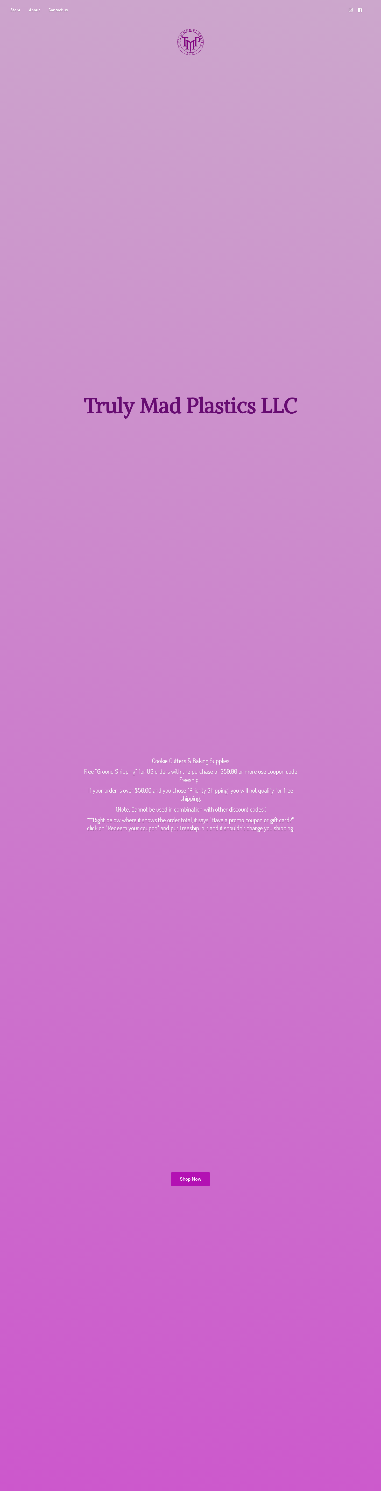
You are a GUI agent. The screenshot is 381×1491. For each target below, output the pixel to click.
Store (15, 9)
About (34, 9)
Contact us (58, 9)
